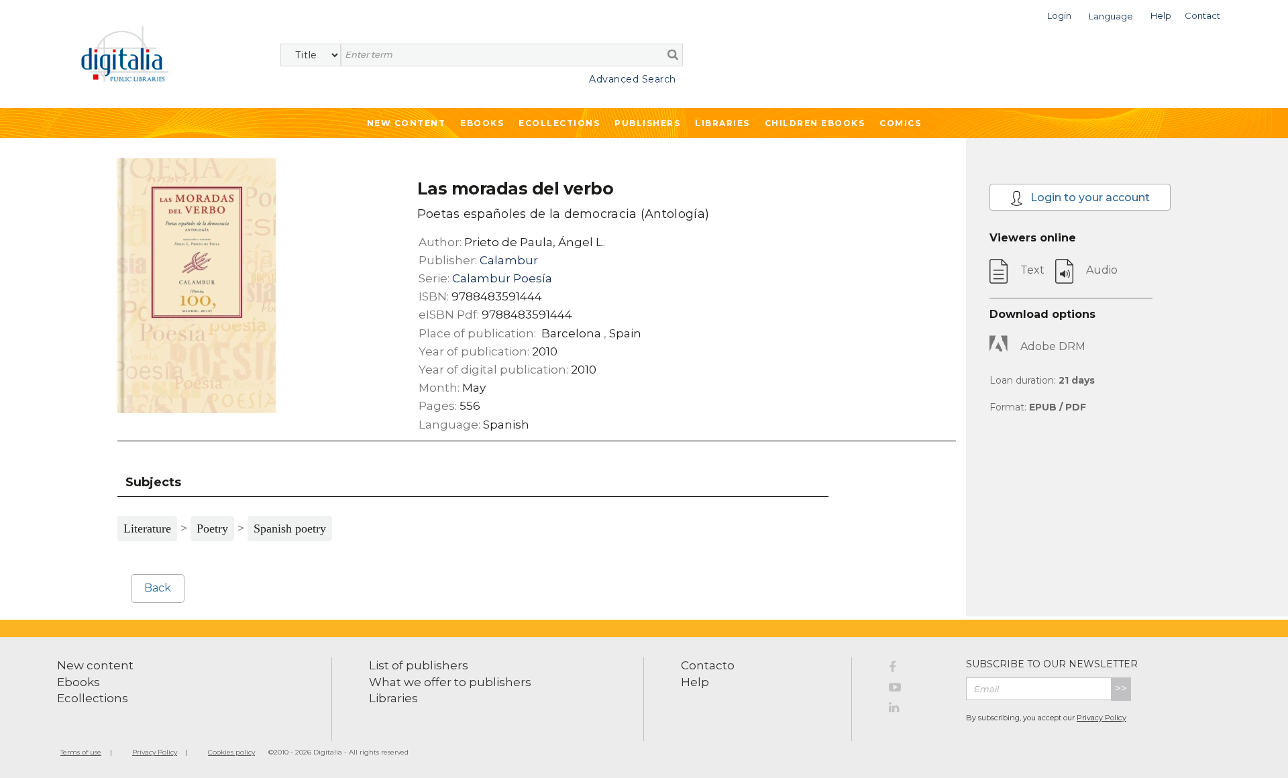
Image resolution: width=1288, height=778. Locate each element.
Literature (147, 528)
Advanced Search (632, 79)
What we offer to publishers (450, 682)
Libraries (722, 123)
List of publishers (418, 665)
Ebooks (482, 123)
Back (157, 587)
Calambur (509, 260)
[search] (673, 54)
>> (1121, 688)
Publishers (647, 123)
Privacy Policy (1101, 717)
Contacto (708, 665)
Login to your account (1089, 197)
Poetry (212, 528)
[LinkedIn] (917, 710)
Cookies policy (231, 752)
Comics (900, 123)
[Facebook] (917, 669)
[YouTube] (917, 689)
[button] (1059, 14)
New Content (406, 123)
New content (95, 665)
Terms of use (80, 752)
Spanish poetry (290, 528)
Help (695, 682)
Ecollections (559, 123)
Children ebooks (815, 123)
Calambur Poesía (502, 278)
